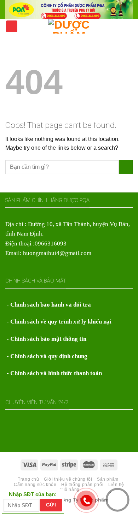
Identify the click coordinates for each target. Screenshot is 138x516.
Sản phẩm (108, 479)
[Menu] (11, 26)
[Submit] (126, 167)
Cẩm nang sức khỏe (35, 484)
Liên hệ (116, 484)
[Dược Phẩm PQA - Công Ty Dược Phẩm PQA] (69, 26)
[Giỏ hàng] (129, 26)
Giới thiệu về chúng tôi (68, 479)
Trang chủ (28, 479)
